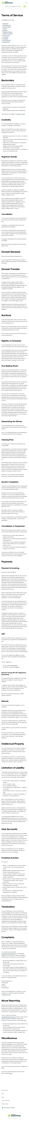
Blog (3, 1097)
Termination (5, 37)
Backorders (5, 23)
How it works (5, 1090)
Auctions (5, 28)
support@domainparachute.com (9, 953)
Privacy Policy (5, 1103)
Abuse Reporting (7, 40)
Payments (5, 30)
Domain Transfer (7, 27)
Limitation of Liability (7, 33)
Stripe (14, 648)
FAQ (3, 1093)
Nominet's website (20, 114)
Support (21, 685)
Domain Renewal (7, 25)
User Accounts (6, 35)
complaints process (6, 994)
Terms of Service (6, 1100)
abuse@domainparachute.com (8, 1016)
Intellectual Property (7, 32)
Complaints (5, 38)
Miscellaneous (6, 42)
